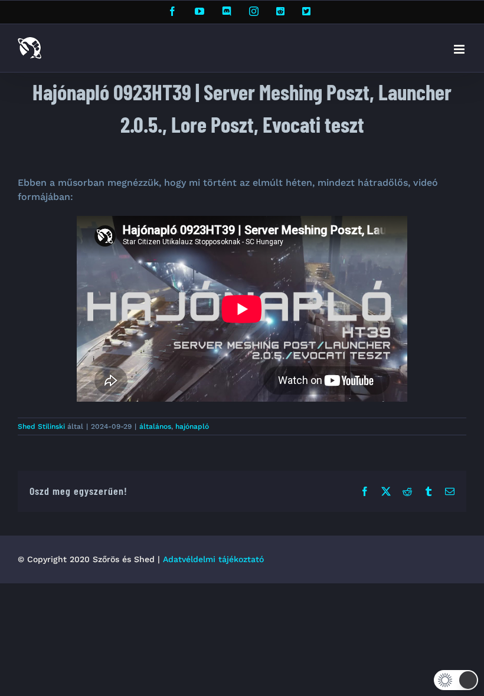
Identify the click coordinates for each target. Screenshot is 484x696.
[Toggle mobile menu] (460, 49)
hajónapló (192, 426)
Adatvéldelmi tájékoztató (213, 559)
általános (155, 426)
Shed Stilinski (41, 426)
